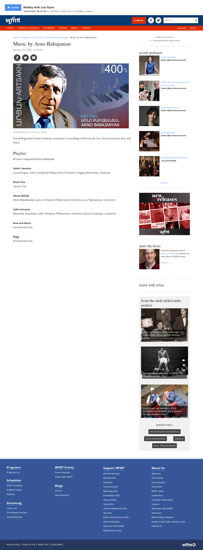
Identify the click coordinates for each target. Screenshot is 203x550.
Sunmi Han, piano (169, 57)
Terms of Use (28, 544)
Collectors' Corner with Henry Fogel (50, 37)
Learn (151, 40)
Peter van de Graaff (169, 253)
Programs (26, 37)
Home (16, 37)
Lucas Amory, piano (169, 107)
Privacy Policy (13, 544)
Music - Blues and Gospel (165, 445)
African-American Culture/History (164, 431)
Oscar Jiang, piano (169, 132)
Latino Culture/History (156, 438)
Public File (43, 544)
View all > (164, 183)
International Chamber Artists (174, 157)
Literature (179, 438)
